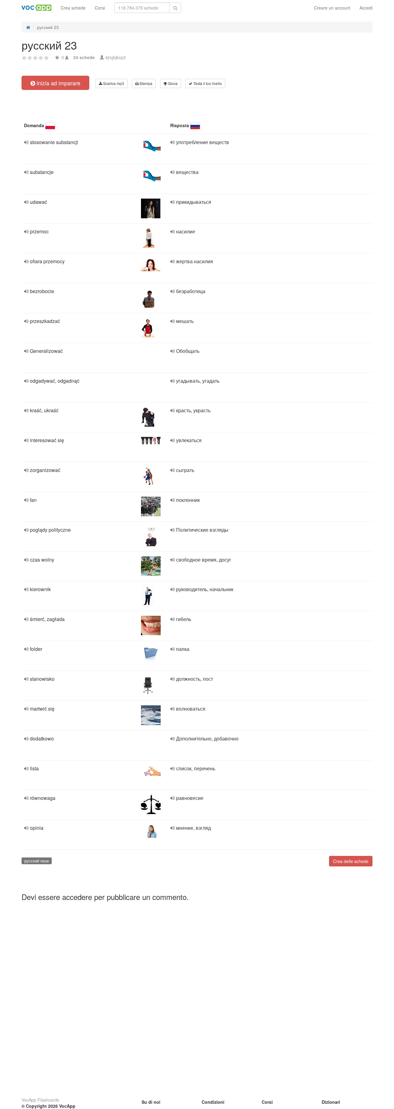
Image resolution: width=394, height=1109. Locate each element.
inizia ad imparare (57, 83)
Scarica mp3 (113, 83)
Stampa (145, 83)
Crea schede (73, 8)
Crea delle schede (350, 861)
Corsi (100, 8)
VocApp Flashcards (40, 1100)
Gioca (172, 83)
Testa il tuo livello (207, 83)
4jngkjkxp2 (115, 57)
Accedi (366, 8)
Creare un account (332, 8)
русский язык (36, 861)
